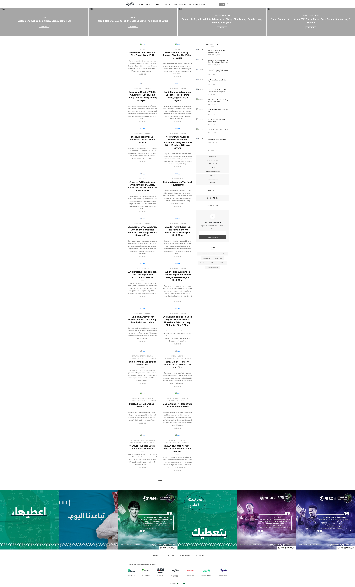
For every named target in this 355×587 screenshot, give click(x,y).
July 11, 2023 (152, 128)
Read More (142, 74)
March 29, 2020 (212, 142)
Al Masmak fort (213, 267)
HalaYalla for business (197, 4)
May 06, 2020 (211, 94)
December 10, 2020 (214, 55)
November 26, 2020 (214, 65)
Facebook (156, 555)
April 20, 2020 (212, 114)
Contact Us (166, 4)
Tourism (212, 183)
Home (141, 4)
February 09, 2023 (150, 263)
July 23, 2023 (152, 83)
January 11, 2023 (185, 263)
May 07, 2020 (211, 74)
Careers (156, 4)
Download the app (180, 4)
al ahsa (213, 263)
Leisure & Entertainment (222, 15)
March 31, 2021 (186, 392)
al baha (222, 263)
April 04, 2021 (151, 392)
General (44, 17)
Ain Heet (203, 263)
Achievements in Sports (207, 254)
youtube (201, 555)
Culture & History (212, 160)
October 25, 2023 (150, 43)
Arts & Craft (213, 156)
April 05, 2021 (151, 350)
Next (160, 480)
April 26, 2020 (212, 104)
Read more (44, 26)
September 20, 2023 (184, 43)
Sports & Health (213, 179)
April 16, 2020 (212, 124)
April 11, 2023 (151, 173)
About (148, 4)
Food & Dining (212, 164)
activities (222, 254)
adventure (206, 258)
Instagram (186, 555)
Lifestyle (213, 175)
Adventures (218, 258)
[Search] (228, 4)
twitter (171, 555)
